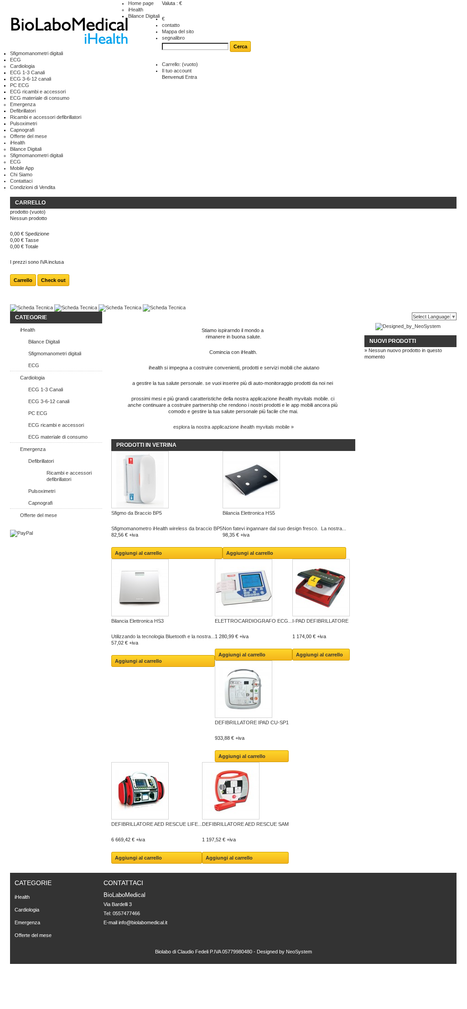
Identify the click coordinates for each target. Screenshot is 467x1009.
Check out (53, 280)
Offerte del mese (28, 136)
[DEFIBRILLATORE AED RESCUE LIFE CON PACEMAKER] (156, 791)
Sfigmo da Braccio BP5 (136, 513)
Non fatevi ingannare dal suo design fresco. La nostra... (284, 528)
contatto (171, 25)
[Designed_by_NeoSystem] (408, 326)
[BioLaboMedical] (69, 32)
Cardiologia (22, 66)
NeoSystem (299, 951)
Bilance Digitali (144, 16)
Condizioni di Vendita (32, 187)
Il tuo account (177, 70)
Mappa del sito (178, 31)
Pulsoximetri (23, 123)
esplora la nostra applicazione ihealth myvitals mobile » (233, 427)
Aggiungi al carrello (138, 553)
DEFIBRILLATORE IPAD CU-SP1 (252, 722)
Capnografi (22, 130)
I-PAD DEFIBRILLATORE (320, 621)
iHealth (135, 9)
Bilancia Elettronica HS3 (137, 621)
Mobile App (22, 168)
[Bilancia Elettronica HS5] (284, 480)
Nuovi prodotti (392, 341)
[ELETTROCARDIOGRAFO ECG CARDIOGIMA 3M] (253, 588)
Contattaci (21, 181)
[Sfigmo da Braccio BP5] (167, 480)
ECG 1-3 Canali (27, 72)
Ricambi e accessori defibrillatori (45, 117)
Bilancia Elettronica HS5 (249, 513)
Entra (191, 77)
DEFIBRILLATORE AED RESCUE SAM (245, 824)
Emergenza (23, 104)
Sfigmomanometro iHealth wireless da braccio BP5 (167, 528)
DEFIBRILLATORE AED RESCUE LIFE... (156, 824)
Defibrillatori (23, 110)
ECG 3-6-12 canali (30, 79)
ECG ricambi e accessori (38, 91)
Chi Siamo (21, 174)
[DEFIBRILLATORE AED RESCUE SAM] (245, 791)
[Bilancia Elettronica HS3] (163, 588)
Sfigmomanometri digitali (36, 53)
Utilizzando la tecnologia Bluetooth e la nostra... (163, 636)
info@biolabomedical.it (143, 922)
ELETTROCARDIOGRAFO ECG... (253, 621)
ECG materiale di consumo (39, 98)
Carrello (30, 203)
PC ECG (19, 85)
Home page (141, 3)
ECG (15, 59)
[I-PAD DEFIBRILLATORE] (321, 588)
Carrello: (180, 64)
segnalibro (173, 38)
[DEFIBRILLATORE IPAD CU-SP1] (252, 690)
